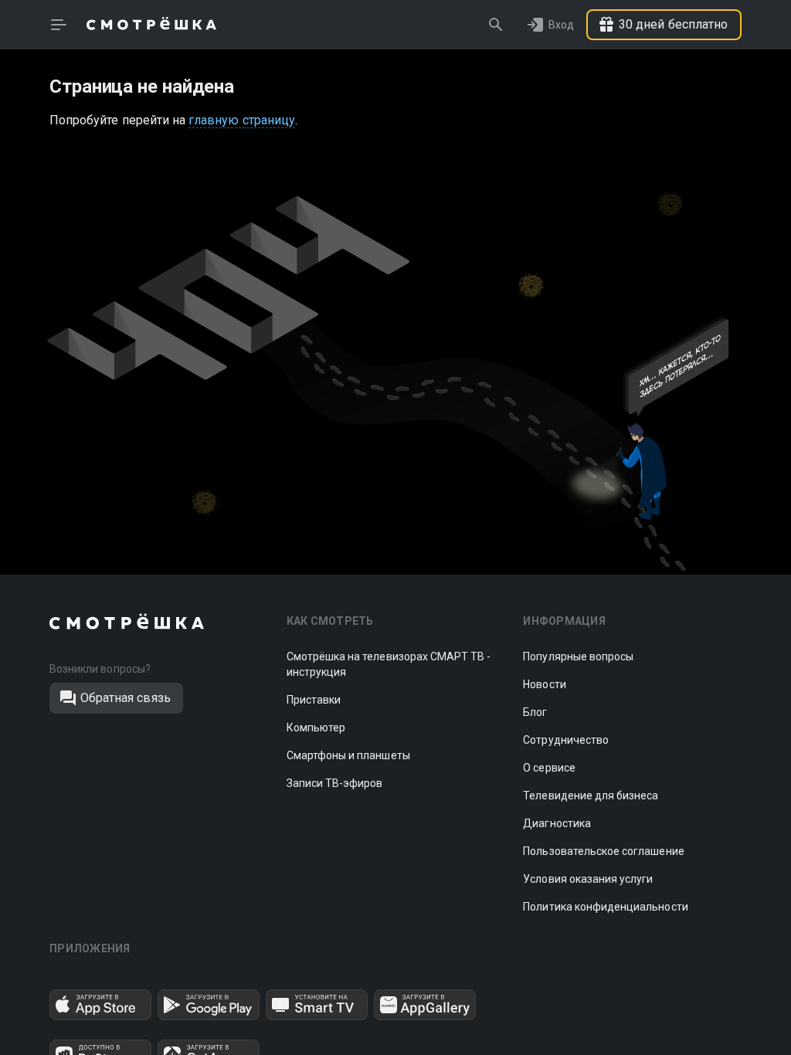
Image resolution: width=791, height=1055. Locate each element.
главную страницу (241, 120)
